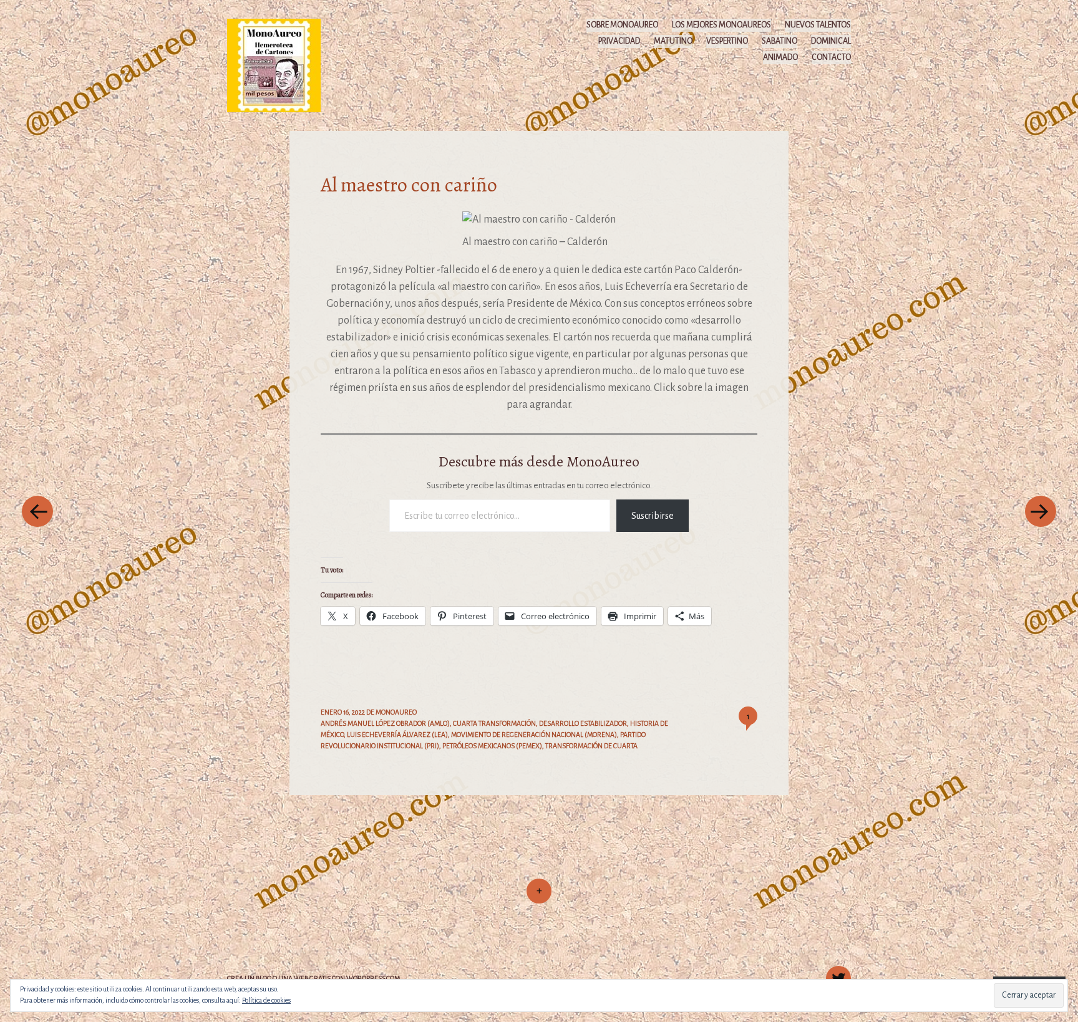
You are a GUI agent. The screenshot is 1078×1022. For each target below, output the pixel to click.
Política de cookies (266, 1000)
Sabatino (779, 41)
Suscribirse (652, 516)
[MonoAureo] (280, 65)
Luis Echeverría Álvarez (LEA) (397, 734)
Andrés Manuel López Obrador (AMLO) (385, 723)
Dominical (831, 41)
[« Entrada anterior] (37, 511)
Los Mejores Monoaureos (721, 25)
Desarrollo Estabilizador (583, 723)
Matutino (673, 41)
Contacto (831, 57)
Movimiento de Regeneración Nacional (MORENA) (534, 734)
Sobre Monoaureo (622, 25)
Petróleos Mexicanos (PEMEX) (492, 746)
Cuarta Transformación (494, 723)
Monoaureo (396, 712)
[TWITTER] (837, 971)
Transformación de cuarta (591, 746)
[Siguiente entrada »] (1040, 511)
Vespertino (727, 41)
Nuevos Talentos (818, 25)
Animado (780, 57)
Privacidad (619, 41)
